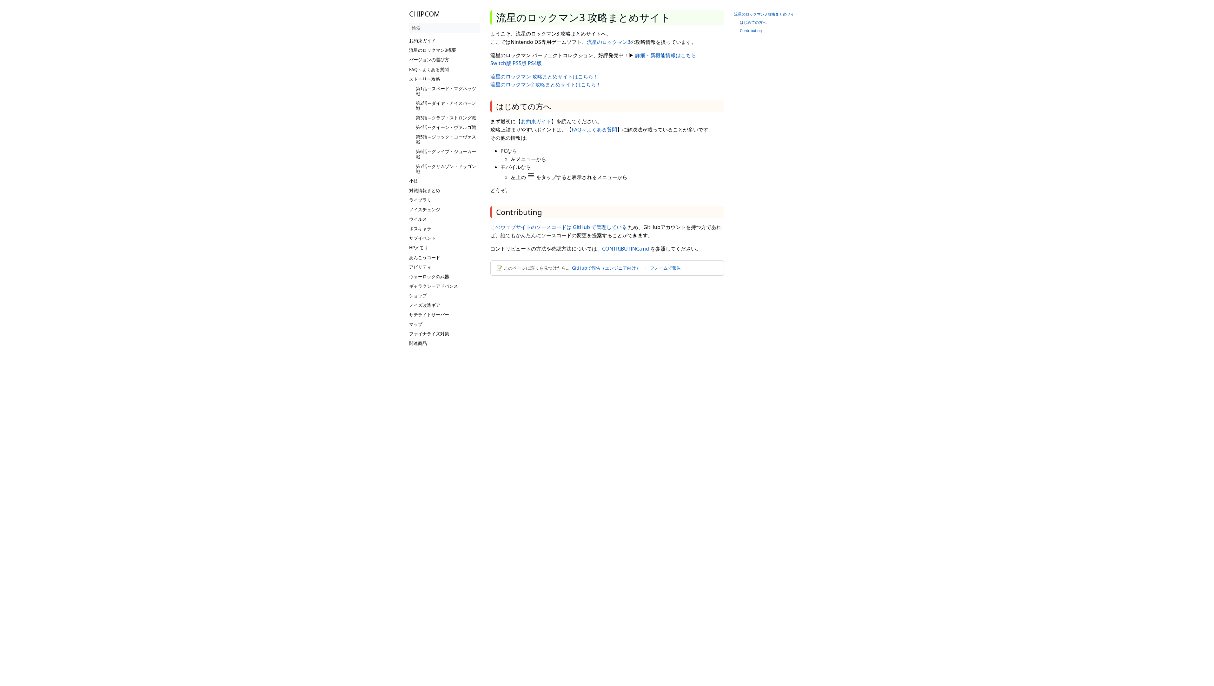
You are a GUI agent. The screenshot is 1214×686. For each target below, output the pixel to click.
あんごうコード (424, 257)
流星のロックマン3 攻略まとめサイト (766, 14)
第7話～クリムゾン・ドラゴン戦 (446, 168)
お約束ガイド (422, 40)
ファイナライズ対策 (429, 334)
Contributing (751, 30)
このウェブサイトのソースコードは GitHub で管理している (558, 227)
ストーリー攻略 (424, 79)
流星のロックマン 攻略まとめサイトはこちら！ (544, 76)
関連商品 (418, 343)
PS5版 (520, 63)
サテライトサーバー (429, 315)
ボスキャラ (420, 228)
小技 (413, 181)
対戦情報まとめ (424, 190)
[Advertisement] (444, 443)
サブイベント (422, 238)
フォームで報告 (665, 268)
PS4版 (535, 63)
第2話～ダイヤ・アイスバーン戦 (446, 105)
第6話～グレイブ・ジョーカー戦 (446, 153)
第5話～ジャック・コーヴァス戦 (446, 139)
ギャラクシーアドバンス (433, 286)
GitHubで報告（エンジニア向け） (606, 268)
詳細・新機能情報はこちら (665, 55)
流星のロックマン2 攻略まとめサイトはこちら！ (545, 84)
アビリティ (420, 267)
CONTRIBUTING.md (625, 248)
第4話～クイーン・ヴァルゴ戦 (446, 127)
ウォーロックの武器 (429, 276)
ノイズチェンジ (424, 209)
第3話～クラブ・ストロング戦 (446, 118)
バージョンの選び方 (429, 60)
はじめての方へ (753, 22)
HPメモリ (418, 248)
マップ (415, 324)
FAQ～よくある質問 (429, 69)
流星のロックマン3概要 (432, 50)
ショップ (418, 296)
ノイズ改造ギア (424, 305)
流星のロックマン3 (608, 41)
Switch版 (500, 63)
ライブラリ (420, 200)
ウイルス (418, 219)
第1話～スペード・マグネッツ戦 (446, 91)
